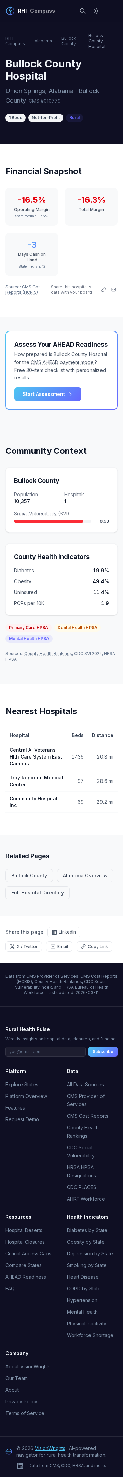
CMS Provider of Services (52, 976)
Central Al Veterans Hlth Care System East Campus (36, 756)
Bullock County (69, 41)
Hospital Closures (25, 1242)
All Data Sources (85, 1084)
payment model (77, 362)
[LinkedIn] (20, 1466)
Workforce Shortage (90, 1335)
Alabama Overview (85, 875)
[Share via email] (114, 289)
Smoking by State (87, 1265)
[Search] (83, 11)
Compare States (23, 1265)
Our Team (16, 1378)
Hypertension (82, 1300)
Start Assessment (44, 394)
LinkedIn (67, 932)
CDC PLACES (81, 1187)
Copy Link (98, 946)
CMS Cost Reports (87, 1116)
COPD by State (84, 1288)
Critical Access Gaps (28, 1253)
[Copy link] (103, 289)
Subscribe (103, 1051)
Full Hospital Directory (37, 893)
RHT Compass (15, 41)
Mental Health (82, 1312)
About (12, 1390)
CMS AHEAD (44, 362)
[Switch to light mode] (96, 11)
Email (62, 946)
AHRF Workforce (86, 1199)
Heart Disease (83, 1277)
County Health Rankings (48, 653)
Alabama (43, 40)
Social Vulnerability (35, 513)
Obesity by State (86, 1242)
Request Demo (22, 1119)
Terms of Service (24, 1413)
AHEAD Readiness (25, 1277)
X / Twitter (27, 946)
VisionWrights (50, 1448)
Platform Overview (26, 1096)
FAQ (10, 1288)
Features (15, 1108)
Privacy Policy (21, 1401)
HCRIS (30, 292)
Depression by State (90, 1253)
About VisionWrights (28, 1366)
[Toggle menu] (111, 11)
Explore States (21, 1084)
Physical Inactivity (86, 1323)
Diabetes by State (87, 1230)
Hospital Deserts (23, 1230)
